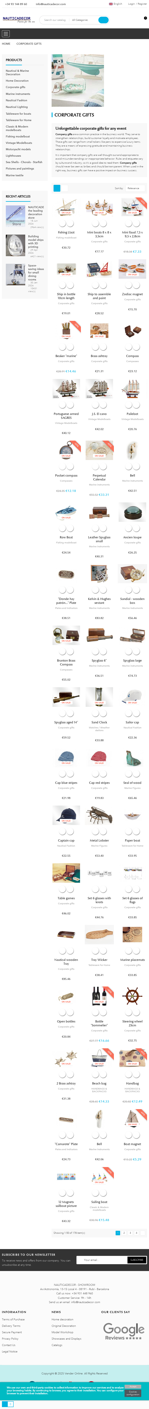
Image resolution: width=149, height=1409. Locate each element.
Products (14, 60)
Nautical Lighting (17, 107)
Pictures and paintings (20, 168)
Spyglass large (132, 661)
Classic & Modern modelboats (17, 128)
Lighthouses (13, 155)
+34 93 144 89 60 (16, 4)
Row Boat (66, 537)
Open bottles (66, 1021)
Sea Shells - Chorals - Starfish (24, 162)
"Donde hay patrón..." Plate (66, 601)
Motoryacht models (18, 149)
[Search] (103, 20)
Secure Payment (12, 1332)
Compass (132, 356)
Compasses (132, 361)
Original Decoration (64, 1326)
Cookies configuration (132, 1393)
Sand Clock (99, 722)
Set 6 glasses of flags (132, 900)
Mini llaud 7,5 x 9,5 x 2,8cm (132, 234)
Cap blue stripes (66, 783)
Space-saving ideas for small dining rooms (36, 272)
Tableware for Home (18, 120)
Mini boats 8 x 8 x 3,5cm (99, 234)
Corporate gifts (15, 87)
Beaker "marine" (66, 356)
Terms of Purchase (13, 1319)
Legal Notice (9, 1351)
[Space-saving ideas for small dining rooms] (15, 274)
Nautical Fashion (16, 100)
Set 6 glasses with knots (99, 900)
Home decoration (62, 1319)
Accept (133, 1386)
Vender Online (74, 1373)
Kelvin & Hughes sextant (99, 601)
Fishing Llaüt (66, 232)
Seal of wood (132, 783)
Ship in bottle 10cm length (66, 296)
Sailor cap (132, 722)
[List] (64, 188)
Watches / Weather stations (99, 729)
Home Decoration (17, 80)
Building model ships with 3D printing (35, 242)
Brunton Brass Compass (66, 662)
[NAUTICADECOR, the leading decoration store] (15, 216)
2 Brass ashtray (66, 1083)
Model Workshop (62, 1332)
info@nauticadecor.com (51, 4)
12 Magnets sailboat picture (66, 1204)
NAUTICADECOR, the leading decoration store (39, 212)
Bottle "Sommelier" (99, 1023)
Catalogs (57, 1345)
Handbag (132, 1083)
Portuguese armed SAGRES (66, 416)
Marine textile (14, 175)
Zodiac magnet (132, 294)
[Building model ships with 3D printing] (15, 245)
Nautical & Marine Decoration (17, 72)
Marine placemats (132, 960)
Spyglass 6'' (99, 661)
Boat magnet (132, 1144)
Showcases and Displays (66, 1338)
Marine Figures (132, 788)
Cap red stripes (99, 783)
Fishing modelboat (18, 136)
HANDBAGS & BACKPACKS (99, 1090)
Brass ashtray (99, 356)
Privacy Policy (10, 1338)
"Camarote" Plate (66, 1144)
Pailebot (132, 414)
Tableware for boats (18, 113)
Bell (132, 476)
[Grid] (57, 188)
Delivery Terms (11, 1326)
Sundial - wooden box (132, 601)
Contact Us (8, 1345)
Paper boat (132, 840)
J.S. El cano (99, 414)
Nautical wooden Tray (66, 962)
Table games (66, 898)
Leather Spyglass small (99, 539)
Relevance (133, 188)
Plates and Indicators (66, 608)
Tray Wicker (99, 960)
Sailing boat (99, 1202)
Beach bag (99, 1083)
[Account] (137, 20)
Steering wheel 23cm (132, 1023)
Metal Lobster (99, 840)
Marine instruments (18, 94)
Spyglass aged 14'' (66, 722)
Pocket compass (66, 476)
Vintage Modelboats (19, 143)
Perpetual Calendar (99, 477)
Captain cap (66, 840)
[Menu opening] (6, 33)
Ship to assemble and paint (99, 296)
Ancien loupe (132, 537)
